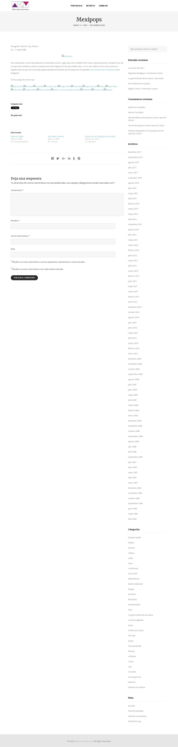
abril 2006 (132, 519)
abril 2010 (132, 338)
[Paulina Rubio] (30, 89)
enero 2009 (133, 415)
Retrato (131, 651)
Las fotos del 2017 (136, 68)
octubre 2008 (134, 431)
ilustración (132, 599)
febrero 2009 (133, 410)
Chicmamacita (96, 69)
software (132, 656)
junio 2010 (132, 327)
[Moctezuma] (17, 89)
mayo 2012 (133, 260)
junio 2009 (132, 389)
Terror (131, 661)
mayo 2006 (133, 513)
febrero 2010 (133, 348)
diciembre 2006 (134, 488)
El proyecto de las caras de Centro (149, 125)
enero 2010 (133, 353)
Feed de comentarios (137, 716)
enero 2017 (133, 172)
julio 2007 (132, 462)
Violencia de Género (136, 687)
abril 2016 (132, 198)
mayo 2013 (133, 240)
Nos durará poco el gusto (139, 83)
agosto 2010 (133, 317)
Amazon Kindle (134, 537)
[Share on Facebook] (52, 158)
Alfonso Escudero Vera (84, 741)
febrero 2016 (133, 203)
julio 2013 (132, 234)
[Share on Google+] (63, 158)
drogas (131, 589)
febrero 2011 (133, 297)
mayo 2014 (133, 214)
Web (13, 249)
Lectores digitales (135, 620)
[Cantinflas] (38, 86)
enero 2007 (133, 483)
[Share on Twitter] (57, 158)
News (130, 625)
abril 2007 (132, 477)
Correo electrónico (20, 236)
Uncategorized (134, 677)
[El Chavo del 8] (51, 86)
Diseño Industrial (135, 584)
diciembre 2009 (134, 359)
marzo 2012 (133, 271)
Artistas (131, 548)
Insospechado (134, 604)
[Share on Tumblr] (74, 158)
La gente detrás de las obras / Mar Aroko (146, 78)
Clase (130, 563)
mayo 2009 (133, 395)
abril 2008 (132, 451)
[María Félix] (111, 86)
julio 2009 (132, 384)
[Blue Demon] (17, 86)
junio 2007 (132, 467)
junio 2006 (132, 508)
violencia (131, 682)
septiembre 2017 (135, 157)
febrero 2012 (133, 276)
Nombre (15, 220)
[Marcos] (101, 86)
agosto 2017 (133, 162)
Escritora (132, 594)
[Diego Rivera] (64, 86)
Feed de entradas (135, 711)
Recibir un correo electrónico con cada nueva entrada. (38, 269)
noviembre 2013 (135, 224)
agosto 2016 (133, 183)
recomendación (97, 25)
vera (130, 125)
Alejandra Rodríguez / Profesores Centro (145, 73)
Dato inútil (132, 573)
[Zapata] (108, 89)
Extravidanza (109, 69)
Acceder (131, 706)
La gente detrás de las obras (140, 615)
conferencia (133, 568)
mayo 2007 (133, 472)
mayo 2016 (133, 193)
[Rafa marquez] (44, 89)
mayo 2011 (133, 286)
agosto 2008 (133, 441)
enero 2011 (133, 302)
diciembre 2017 (134, 152)
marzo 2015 (133, 209)
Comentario (17, 190)
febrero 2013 (133, 250)
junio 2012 (132, 255)
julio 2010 (132, 322)
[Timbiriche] (86, 89)
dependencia (133, 578)
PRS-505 (131, 635)
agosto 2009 (133, 379)
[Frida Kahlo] (77, 86)
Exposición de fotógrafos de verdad (100, 136)
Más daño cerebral (56, 136)
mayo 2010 (133, 333)
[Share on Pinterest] (79, 158)
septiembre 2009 (135, 374)
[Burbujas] (28, 86)
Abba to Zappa (17, 136)
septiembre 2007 (135, 457)
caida (130, 558)
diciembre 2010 (134, 307)
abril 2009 (132, 400)
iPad (130, 610)
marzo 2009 (133, 405)
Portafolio (141, 107)
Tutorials (132, 672)
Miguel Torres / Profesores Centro (143, 88)
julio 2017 (132, 167)
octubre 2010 (134, 312)
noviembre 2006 (135, 493)
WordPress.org (134, 721)
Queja (130, 641)
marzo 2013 (133, 245)
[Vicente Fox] (98, 89)
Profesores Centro (136, 630)
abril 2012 (132, 265)
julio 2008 (132, 446)
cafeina (131, 553)
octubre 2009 (134, 369)
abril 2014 (132, 219)
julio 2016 (132, 188)
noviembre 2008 (135, 426)
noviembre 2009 (135, 364)
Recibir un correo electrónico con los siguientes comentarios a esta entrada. (49, 262)
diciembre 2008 (134, 421)
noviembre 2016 (135, 178)
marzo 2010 (133, 343)
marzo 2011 (133, 291)
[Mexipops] (67, 56)
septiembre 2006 (135, 503)
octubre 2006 (134, 498)
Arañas (131, 542)
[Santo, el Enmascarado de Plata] (66, 89)
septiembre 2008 (135, 436)
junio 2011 (132, 281)
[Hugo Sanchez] (90, 86)
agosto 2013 (133, 229)
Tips (130, 666)
